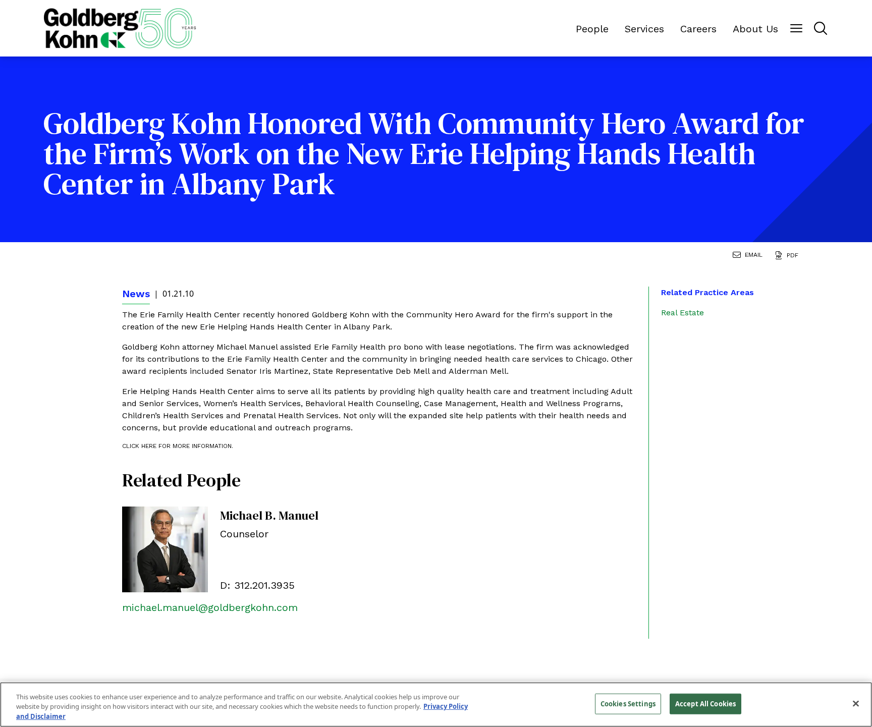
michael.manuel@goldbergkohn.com (210, 607)
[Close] (856, 703)
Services (644, 29)
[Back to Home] (119, 28)
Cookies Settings (628, 703)
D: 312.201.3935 (257, 585)
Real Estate (682, 312)
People (592, 29)
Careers (698, 29)
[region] (436, 704)
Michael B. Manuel (269, 515)
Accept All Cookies (705, 703)
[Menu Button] (796, 28)
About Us (755, 29)
